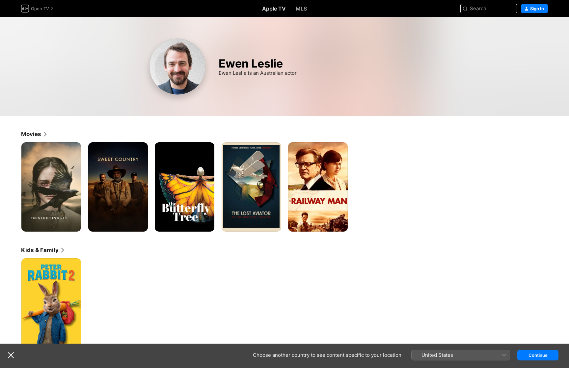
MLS (301, 8)
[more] (73, 224)
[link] (34, 134)
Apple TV (274, 8)
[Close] (11, 355)
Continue (538, 355)
